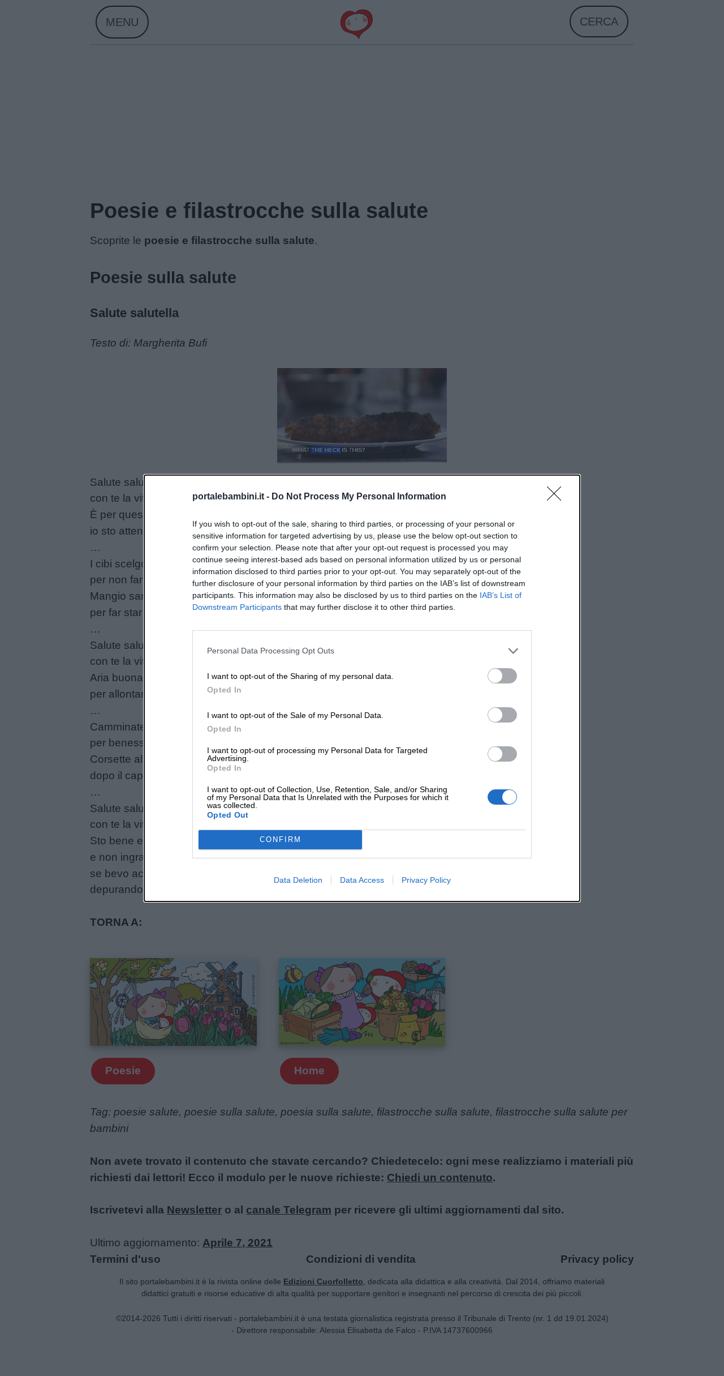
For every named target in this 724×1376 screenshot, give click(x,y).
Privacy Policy (426, 879)
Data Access (362, 879)
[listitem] (362, 651)
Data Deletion (298, 879)
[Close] (557, 497)
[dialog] (362, 688)
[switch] (502, 675)
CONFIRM (280, 839)
